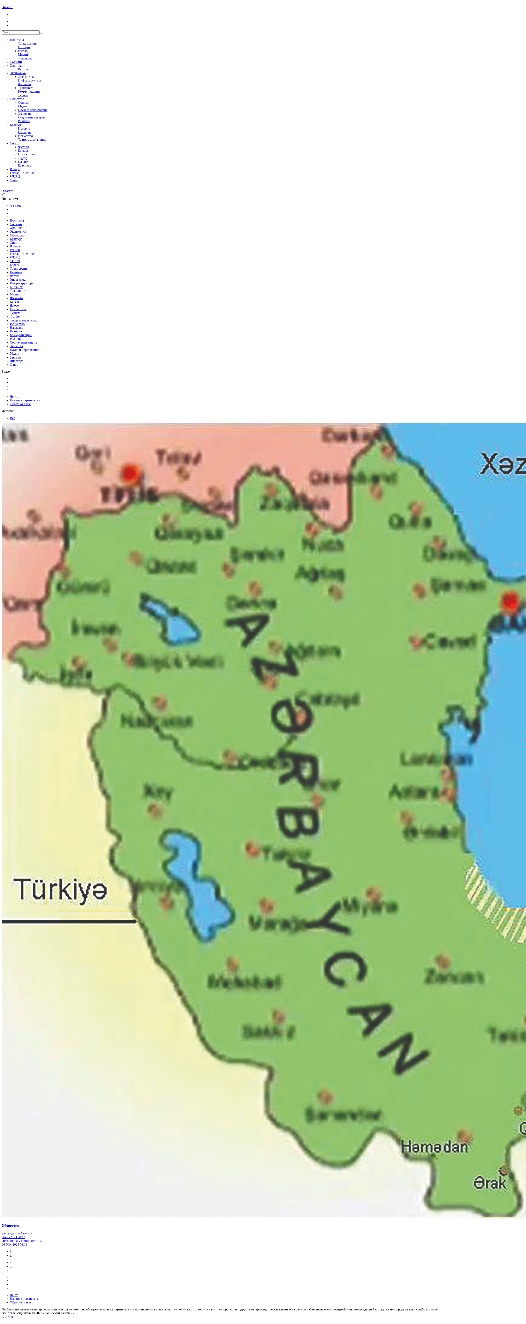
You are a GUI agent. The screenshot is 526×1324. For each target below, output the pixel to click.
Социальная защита (32, 117)
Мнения (23, 54)
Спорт (14, 143)
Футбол (23, 147)
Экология (24, 113)
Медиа (22, 106)
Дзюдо (22, 158)
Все (12, 418)
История (24, 128)
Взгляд (23, 51)
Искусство (25, 136)
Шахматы (25, 165)
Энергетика (26, 76)
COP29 (15, 261)
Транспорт (25, 88)
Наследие (24, 132)
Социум (23, 102)
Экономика (18, 73)
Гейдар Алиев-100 (22, 173)
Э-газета (7, 7)
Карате (23, 161)
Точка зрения (27, 43)
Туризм (23, 95)
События (16, 62)
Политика (17, 39)
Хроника (16, 65)
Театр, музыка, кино (32, 139)
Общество (17, 99)
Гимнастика (26, 154)
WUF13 (15, 176)
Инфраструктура (30, 80)
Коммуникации (29, 91)
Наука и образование (32, 110)
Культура (16, 124)
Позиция (24, 47)
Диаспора (25, 58)
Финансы (24, 84)
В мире (15, 169)
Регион (23, 69)
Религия (24, 121)
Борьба (23, 150)
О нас (14, 180)
